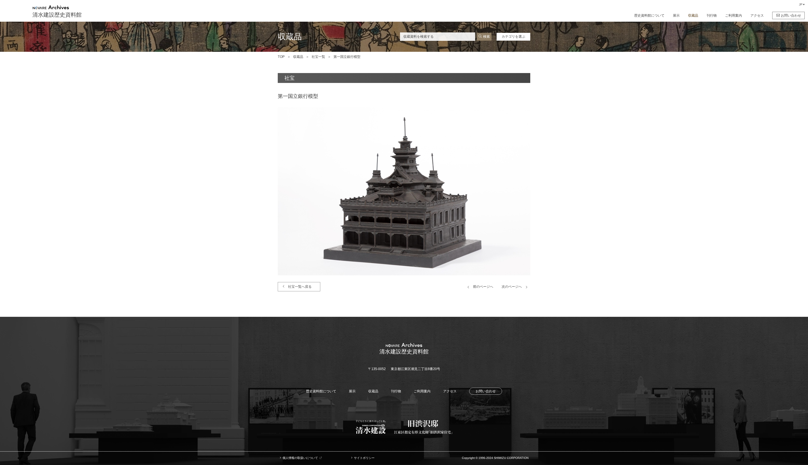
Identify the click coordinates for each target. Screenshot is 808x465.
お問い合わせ (791, 15)
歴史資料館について (649, 15)
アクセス (757, 15)
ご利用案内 (733, 15)
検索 (486, 36)
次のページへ (512, 286)
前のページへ (483, 286)
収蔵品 (693, 15)
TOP (281, 57)
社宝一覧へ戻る (300, 286)
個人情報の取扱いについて (300, 458)
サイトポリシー (364, 458)
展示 (676, 15)
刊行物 (712, 15)
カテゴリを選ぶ (513, 36)
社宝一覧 (318, 57)
